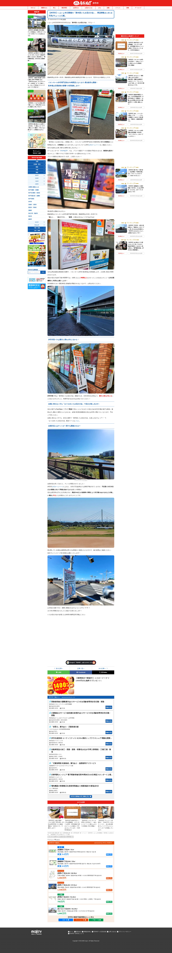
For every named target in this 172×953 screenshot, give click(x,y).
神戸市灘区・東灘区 (33, 190)
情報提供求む (87, 931)
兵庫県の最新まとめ (33, 187)
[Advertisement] (130, 22)
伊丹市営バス (70, 836)
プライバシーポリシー (125, 931)
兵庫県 (64, 19)
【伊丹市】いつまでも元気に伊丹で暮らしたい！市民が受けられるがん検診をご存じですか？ (36, 104)
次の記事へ (102, 668)
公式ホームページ (94, 145)
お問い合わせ (112, 931)
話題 (108, 7)
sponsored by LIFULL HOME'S (103, 842)
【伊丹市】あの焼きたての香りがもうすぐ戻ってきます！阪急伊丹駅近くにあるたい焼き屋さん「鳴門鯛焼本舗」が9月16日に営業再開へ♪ (136, 246)
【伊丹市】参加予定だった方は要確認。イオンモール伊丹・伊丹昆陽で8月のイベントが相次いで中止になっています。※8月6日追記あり (136, 46)
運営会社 (78, 931)
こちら (77, 421)
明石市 (30, 216)
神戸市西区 (31, 198)
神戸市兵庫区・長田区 (34, 192)
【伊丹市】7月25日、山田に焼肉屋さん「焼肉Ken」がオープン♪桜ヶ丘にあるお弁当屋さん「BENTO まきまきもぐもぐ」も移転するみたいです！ (136, 229)
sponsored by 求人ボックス (68, 697)
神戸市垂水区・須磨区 (34, 195)
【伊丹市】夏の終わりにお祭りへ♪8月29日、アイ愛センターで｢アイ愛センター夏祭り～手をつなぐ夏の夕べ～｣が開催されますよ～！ (36, 127)
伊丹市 (96, 3)
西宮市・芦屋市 (32, 207)
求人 (54, 7)
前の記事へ (59, 668)
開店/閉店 (64, 7)
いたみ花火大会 (61, 836)
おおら (58, 839)
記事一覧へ (80, 668)
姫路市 (30, 219)
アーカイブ (138, 7)
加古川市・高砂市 (33, 213)
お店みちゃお (88, 7)
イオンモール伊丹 (52, 836)
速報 (127, 7)
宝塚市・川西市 (32, 204)
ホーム (71, 931)
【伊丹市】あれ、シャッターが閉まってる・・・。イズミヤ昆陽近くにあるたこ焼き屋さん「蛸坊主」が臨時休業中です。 (135, 117)
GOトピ (33, 7)
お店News (76, 7)
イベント (117, 7)
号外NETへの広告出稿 (100, 931)
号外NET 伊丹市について (77, 933)
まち (99, 7)
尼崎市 (30, 210)
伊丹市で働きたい (54, 697)
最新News (44, 7)
